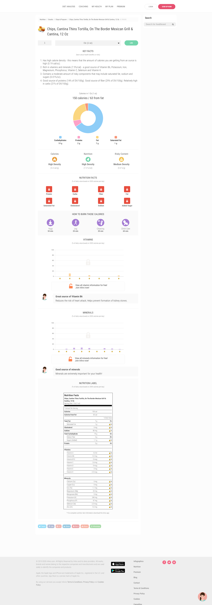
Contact (137, 583)
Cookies (137, 599)
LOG (131, 43)
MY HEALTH (97, 6)
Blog (135, 577)
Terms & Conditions (74, 582)
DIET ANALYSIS (68, 6)
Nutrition (137, 566)
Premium (137, 572)
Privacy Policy (88, 582)
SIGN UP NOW (167, 7)
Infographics (138, 561)
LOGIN (151, 7)
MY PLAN (109, 6)
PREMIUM (121, 6)
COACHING (83, 6)
